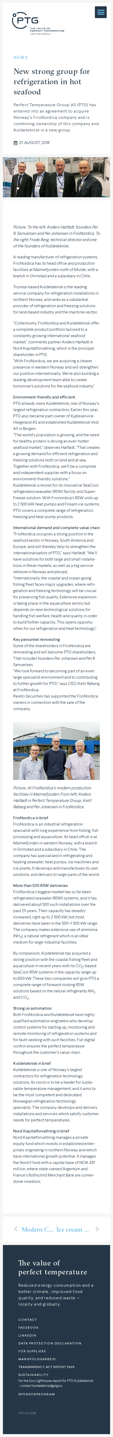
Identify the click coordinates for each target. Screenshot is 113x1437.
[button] (101, 12)
